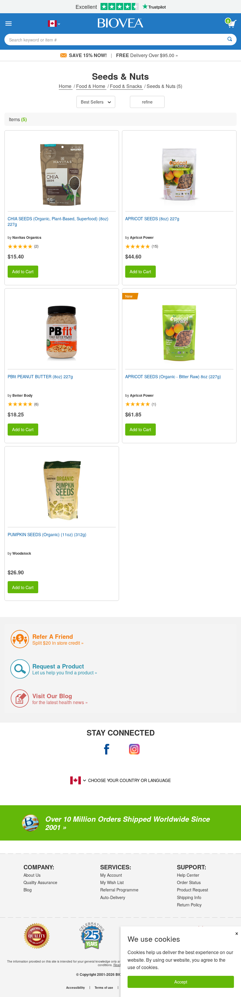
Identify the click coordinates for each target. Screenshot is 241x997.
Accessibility (75, 987)
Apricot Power (142, 237)
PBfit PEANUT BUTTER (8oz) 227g (40, 376)
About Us (32, 875)
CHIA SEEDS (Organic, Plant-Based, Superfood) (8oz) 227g (58, 221)
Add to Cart (23, 271)
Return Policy (189, 905)
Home (66, 86)
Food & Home (91, 86)
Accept (180, 981)
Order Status (189, 882)
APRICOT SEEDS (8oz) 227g (152, 218)
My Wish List (112, 882)
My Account (111, 875)
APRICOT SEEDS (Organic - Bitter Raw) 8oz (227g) (173, 376)
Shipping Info (189, 897)
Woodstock (21, 553)
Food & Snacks (126, 86)
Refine (147, 102)
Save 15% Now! (88, 55)
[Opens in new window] (107, 749)
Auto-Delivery (112, 897)
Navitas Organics (26, 237)
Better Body (22, 395)
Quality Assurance (40, 882)
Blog (28, 890)
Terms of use (104, 987)
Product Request (192, 890)
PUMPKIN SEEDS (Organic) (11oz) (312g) (47, 534)
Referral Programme (119, 890)
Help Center (188, 875)
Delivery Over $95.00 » (147, 55)
